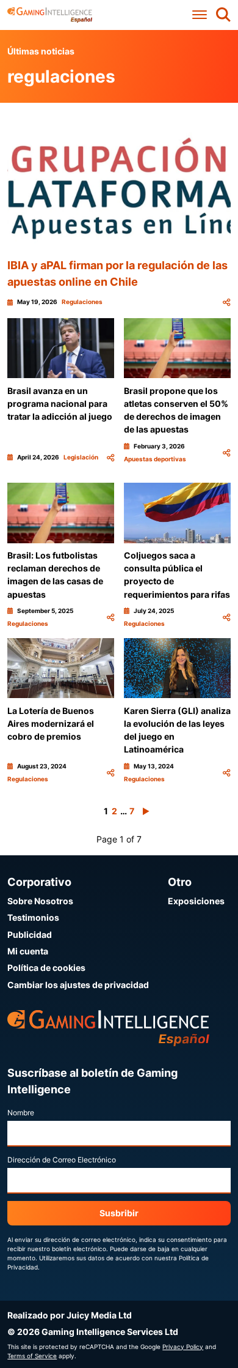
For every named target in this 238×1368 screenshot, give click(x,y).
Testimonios (33, 917)
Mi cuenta (27, 951)
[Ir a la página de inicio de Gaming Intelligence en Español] (49, 15)
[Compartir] (226, 302)
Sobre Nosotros (40, 901)
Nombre (20, 1112)
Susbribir (119, 1213)
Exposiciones (196, 901)
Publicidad (29, 934)
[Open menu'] (199, 15)
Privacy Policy (182, 1346)
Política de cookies (46, 967)
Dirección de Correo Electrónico (61, 1159)
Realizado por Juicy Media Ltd (69, 1315)
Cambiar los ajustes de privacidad (78, 985)
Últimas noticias (40, 51)
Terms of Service (32, 1355)
